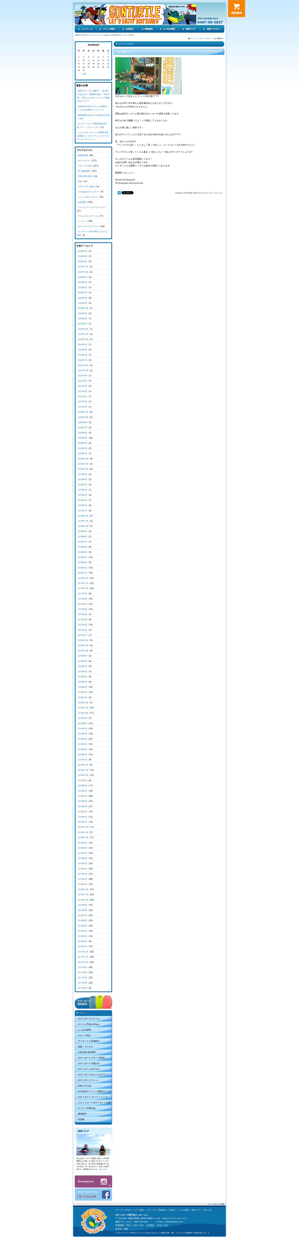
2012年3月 (82, 936)
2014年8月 (82, 785)
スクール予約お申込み (89, 1024)
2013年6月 (82, 858)
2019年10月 (83, 469)
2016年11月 (83, 645)
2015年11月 (83, 707)
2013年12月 (83, 827)
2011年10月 (83, 962)
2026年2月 (82, 261)
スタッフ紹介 (84, 1035)
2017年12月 (83, 578)
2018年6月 (82, 546)
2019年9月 (82, 474)
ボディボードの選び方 (89, 1063)
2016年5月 (82, 676)
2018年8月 (82, 536)
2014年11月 (83, 770)
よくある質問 (84, 1029)
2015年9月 (82, 718)
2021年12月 (83, 365)
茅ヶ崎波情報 (84, 171)
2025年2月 (82, 287)
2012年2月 (82, 941)
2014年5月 (82, 801)
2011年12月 (83, 951)
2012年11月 (83, 894)
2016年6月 (82, 671)
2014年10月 (83, 775)
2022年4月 (82, 344)
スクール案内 (139, 1210)
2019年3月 (82, 500)
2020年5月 (82, 432)
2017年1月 (82, 635)
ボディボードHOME (123, 1210)
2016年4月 (82, 681)
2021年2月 (82, 401)
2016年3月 (82, 687)
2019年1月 (82, 510)
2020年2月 (82, 448)
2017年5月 (82, 614)
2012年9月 (82, 904)
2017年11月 (83, 583)
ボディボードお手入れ (89, 1068)
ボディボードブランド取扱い (92, 1057)
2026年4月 (82, 256)
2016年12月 (83, 640)
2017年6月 (82, 609)
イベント (82, 221)
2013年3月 (82, 873)
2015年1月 (82, 759)
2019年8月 (82, 479)
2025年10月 (83, 271)
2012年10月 (83, 899)
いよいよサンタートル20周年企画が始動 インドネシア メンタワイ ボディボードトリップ (93, 136)
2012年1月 (82, 946)
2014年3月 (82, 811)
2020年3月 (82, 443)
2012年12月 (83, 889)
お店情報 (82, 202)
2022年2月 (82, 354)
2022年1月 (82, 360)
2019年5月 (82, 489)
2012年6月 (82, 920)
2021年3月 (82, 396)
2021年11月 (83, 370)
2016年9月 (82, 655)
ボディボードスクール (88, 226)
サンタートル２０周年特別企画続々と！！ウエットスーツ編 (91, 125)
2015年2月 (82, 754)
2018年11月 (83, 520)
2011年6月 (82, 982)
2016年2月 (82, 692)
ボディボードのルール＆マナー (93, 1074)
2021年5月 (82, 386)
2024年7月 (82, 292)
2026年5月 (82, 251)
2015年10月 (83, 713)
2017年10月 (83, 588)
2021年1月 (82, 406)
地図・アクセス (85, 1046)
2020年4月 (82, 437)
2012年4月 (82, 930)
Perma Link (218, 193)
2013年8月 (82, 847)
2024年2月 (82, 303)
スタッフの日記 (85, 165)
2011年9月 (82, 967)
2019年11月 (83, 463)
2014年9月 (82, 780)
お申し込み (207, 1210)
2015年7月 (82, 728)
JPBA (80, 181)
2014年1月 (82, 821)
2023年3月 (82, 323)
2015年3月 (82, 749)
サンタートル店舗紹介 (89, 1040)
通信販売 (82, 1113)
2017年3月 (82, 624)
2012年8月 (82, 910)
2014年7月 (82, 790)
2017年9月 (82, 593)
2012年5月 (82, 925)
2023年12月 (83, 308)
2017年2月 (82, 630)
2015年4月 (82, 744)
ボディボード (84, 160)
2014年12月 (83, 764)
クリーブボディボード (88, 197)
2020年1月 (82, 453)
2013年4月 (82, 868)
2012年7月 (82, 915)
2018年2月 (82, 567)
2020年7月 (82, 427)
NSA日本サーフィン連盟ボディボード (93, 1092)
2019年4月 (82, 494)
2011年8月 (82, 972)
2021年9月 (82, 375)
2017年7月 (82, 604)
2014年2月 (82, 816)
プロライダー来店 (86, 186)
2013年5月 (82, 863)
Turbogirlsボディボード (88, 191)
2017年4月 (82, 619)
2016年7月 (82, 666)
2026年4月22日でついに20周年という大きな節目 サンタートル (92, 108)
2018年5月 (82, 552)
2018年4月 (82, 557)
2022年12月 (83, 328)
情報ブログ (196, 1210)
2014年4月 (82, 806)
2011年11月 (83, 956)
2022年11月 (83, 334)
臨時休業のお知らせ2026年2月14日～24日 (93, 117)
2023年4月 (82, 318)
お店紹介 (172, 1210)
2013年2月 (82, 878)
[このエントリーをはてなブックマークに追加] (119, 193)
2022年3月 (82, 349)
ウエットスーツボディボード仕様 (94, 1102)
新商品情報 (83, 155)
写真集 (81, 1119)
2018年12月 (83, 515)
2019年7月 (82, 484)
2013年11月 (83, 832)
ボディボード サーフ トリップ (92, 1096)
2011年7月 (82, 977)
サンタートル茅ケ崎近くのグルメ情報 (92, 233)
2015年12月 (83, 702)
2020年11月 (83, 411)
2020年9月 (82, 422)
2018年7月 (82, 541)
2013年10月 (83, 837)
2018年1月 (82, 572)
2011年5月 (82, 987)
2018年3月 (82, 562)
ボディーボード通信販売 (156, 1210)
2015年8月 (82, 723)
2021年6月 (82, 380)
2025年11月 (83, 266)
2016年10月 (83, 650)
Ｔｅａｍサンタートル (88, 215)
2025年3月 (82, 282)
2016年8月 (82, 661)
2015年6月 (82, 733)
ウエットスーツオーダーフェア (92, 207)
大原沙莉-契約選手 (87, 1052)
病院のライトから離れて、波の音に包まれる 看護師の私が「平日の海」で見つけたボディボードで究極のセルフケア (93, 95)
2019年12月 (83, 458)
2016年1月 (82, 697)
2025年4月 (82, 277)
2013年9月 (82, 842)
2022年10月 (83, 339)
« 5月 (83, 73)
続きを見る (103, 1169)
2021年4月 (82, 391)
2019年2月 (82, 505)
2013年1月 (82, 884)
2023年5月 (82, 313)
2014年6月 (82, 796)
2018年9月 (82, 531)
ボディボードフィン (87, 1080)
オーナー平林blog (86, 1108)
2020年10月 (83, 417)
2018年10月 (83, 526)
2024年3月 (82, 297)
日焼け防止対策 (85, 176)
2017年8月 (82, 598)
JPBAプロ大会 (84, 1085)
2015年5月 (82, 738)
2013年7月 (82, 853)
